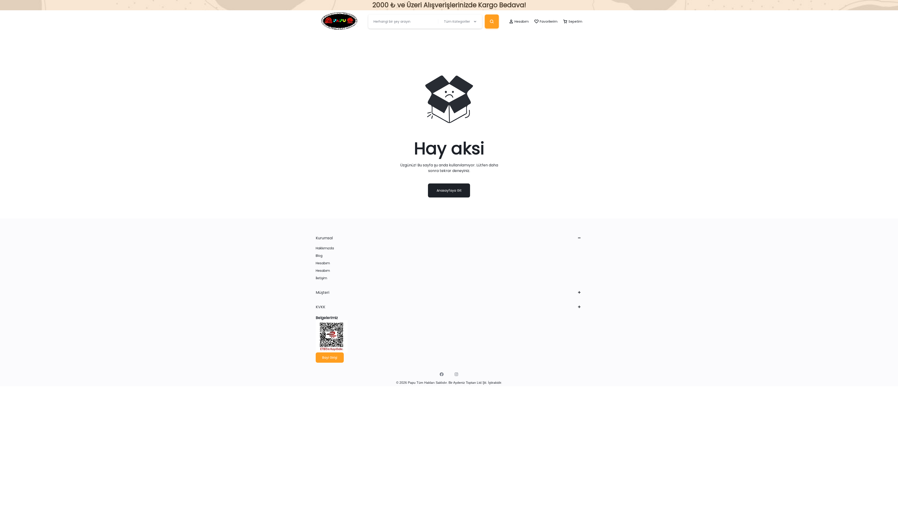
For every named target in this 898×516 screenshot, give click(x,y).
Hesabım (323, 263)
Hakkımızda (325, 248)
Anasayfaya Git (449, 190)
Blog (319, 256)
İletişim (321, 278)
